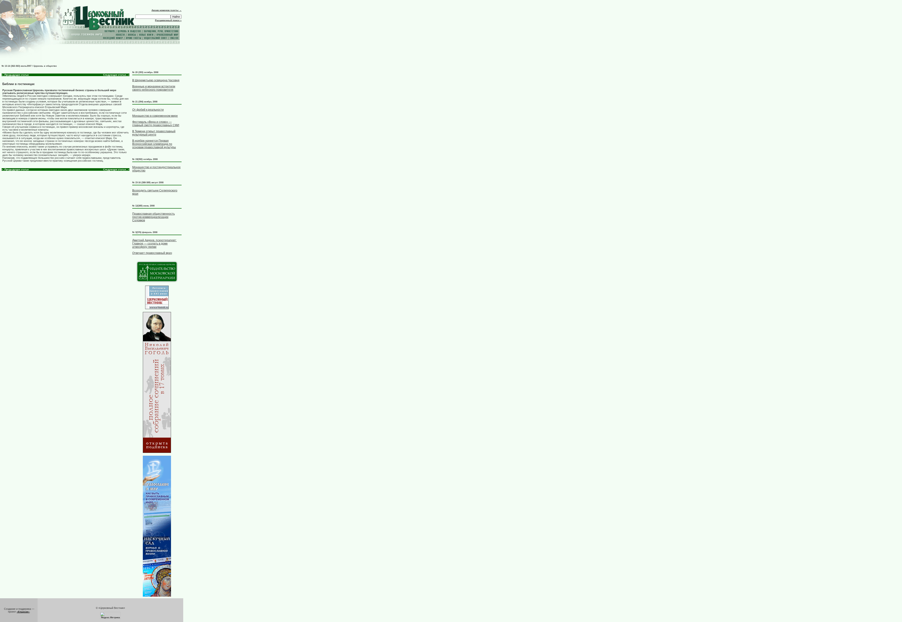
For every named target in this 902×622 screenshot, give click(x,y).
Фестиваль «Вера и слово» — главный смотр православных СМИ (155, 123)
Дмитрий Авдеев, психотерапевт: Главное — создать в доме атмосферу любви (154, 244)
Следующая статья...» (116, 75)
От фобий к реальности (148, 109)
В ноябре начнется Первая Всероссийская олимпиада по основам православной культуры (154, 144)
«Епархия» (23, 611)
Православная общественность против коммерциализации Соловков (153, 217)
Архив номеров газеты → (167, 10)
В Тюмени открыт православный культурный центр (153, 133)
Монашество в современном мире (155, 115)
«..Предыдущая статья (15, 75)
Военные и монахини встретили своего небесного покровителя (153, 88)
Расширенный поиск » (168, 20)
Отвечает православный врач (152, 253)
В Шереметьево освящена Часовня (155, 80)
